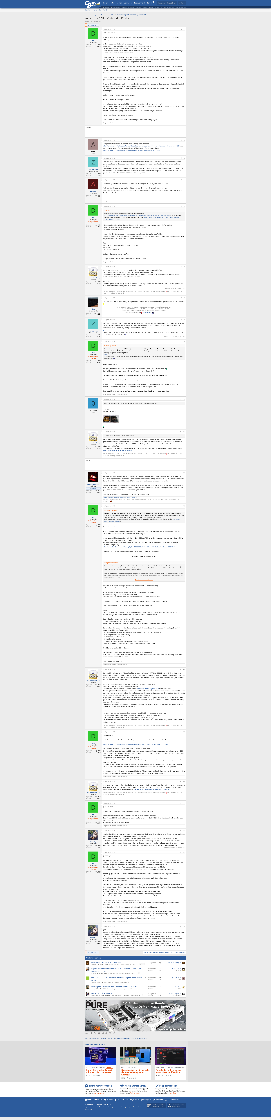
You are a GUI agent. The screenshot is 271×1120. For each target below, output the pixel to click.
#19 (184, 852)
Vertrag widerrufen (114, 1107)
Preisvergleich (139, 3)
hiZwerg (178, 970)
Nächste (93, 25)
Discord (99, 1100)
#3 (184, 158)
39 (89, 1076)
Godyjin (93, 973)
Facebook (120, 1100)
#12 (184, 473)
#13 (184, 506)
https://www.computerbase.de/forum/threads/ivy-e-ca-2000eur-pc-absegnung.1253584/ (135, 744)
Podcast (106, 7)
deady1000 (94, 989)
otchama (93, 982)
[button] (91, 10)
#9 (184, 341)
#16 (184, 781)
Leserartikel (97, 10)
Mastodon (159, 1100)
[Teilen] (181, 29)
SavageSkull (94, 995)
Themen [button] (119, 3)
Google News (134, 1100)
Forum (149, 3)
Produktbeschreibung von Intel (147, 688)
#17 (184, 803)
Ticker (105, 3)
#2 (184, 140)
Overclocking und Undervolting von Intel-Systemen (123, 964)
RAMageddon (116, 7)
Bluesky (110, 1100)
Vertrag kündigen (126, 1107)
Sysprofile (105, 497)
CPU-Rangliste (181, 7)
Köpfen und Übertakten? (101, 993)
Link (104, 330)
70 (124, 1078)
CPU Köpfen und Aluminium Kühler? (106, 962)
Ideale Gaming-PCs (156, 7)
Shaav (179, 988)
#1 (184, 29)
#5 (184, 206)
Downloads (128, 3)
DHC (87, 21)
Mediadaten (103, 1107)
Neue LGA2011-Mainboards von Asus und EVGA (151, 789)
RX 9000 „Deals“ (142, 7)
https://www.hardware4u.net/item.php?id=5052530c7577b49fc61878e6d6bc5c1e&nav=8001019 (139, 547)
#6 (184, 267)
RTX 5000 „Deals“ (128, 7)
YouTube (176, 1100)
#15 (184, 732)
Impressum (88, 1107)
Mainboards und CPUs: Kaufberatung (118, 982)
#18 (184, 830)
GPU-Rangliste (169, 7)
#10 (184, 399)
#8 (184, 320)
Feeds (89, 1100)
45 (159, 1076)
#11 (184, 432)
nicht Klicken (147, 313)
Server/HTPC (134, 497)
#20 (184, 926)
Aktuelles (87, 10)
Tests (112, 3)
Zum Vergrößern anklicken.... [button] (144, 580)
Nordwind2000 (176, 995)
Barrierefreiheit (137, 1107)
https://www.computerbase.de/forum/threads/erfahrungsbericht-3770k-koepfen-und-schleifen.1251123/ (141, 146)
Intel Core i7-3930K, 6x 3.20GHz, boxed (117, 450)
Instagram (147, 1100)
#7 (184, 298)
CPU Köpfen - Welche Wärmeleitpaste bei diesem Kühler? (115, 986)
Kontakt (95, 1107)
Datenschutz (89, 1109)
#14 (184, 669)
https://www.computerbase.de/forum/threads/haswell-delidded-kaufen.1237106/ (133, 150)
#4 (184, 180)
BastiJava (94, 964)
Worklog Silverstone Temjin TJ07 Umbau (119, 497)
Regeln (105, 10)
